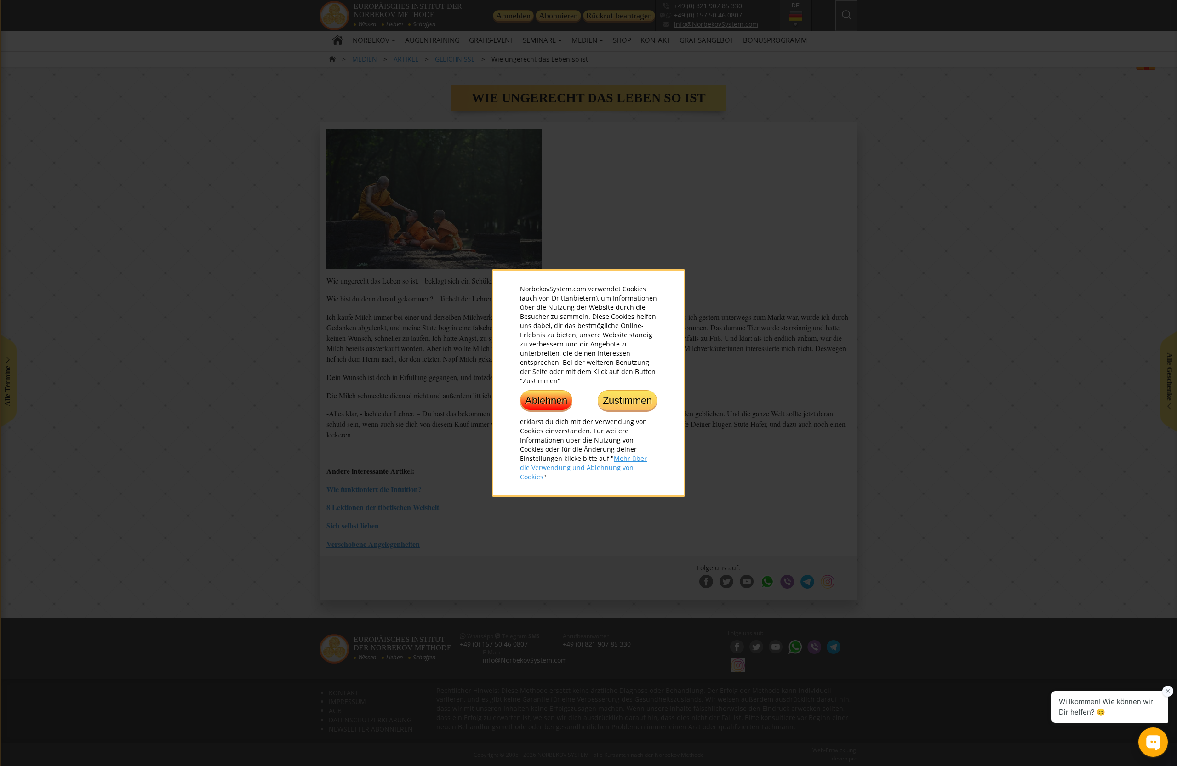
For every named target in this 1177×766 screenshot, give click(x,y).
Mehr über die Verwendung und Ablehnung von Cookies (583, 467)
